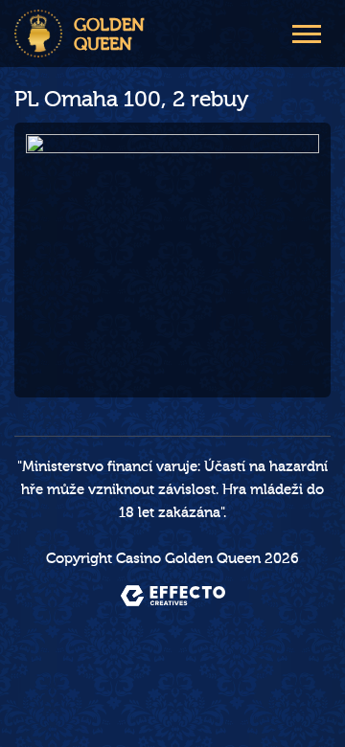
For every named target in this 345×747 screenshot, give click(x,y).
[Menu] (307, 31)
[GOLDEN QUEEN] (38, 33)
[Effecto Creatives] (173, 595)
